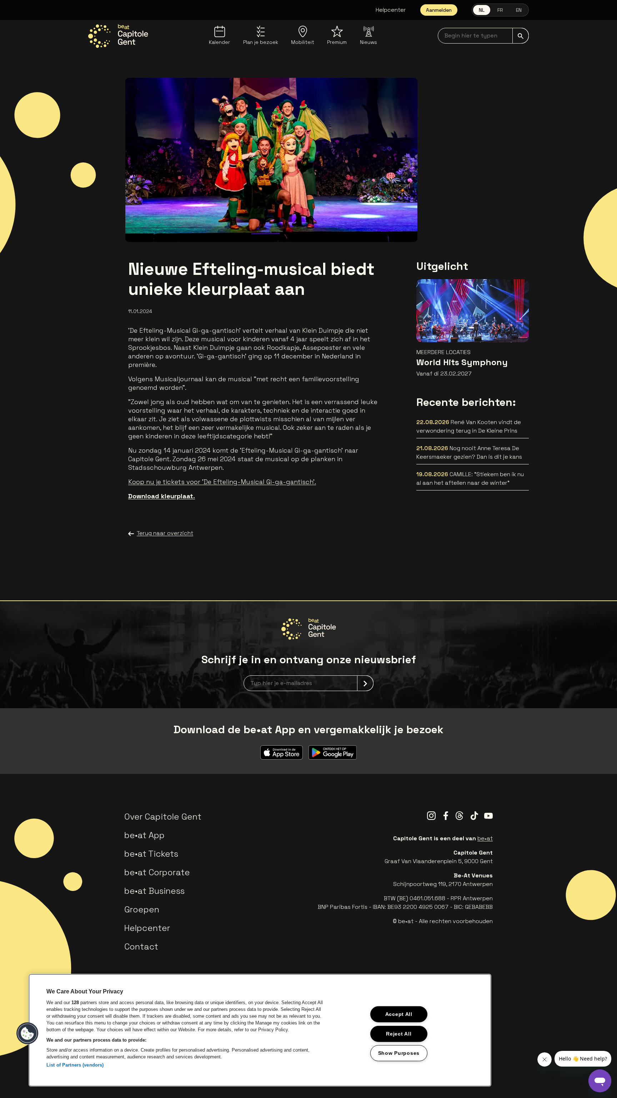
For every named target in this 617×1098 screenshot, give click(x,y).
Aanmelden (439, 10)
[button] (27, 1033)
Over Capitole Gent (162, 816)
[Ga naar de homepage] (118, 36)
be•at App (144, 835)
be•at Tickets (151, 853)
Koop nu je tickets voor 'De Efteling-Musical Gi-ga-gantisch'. (222, 482)
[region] (260, 1030)
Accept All (398, 1014)
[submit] (520, 36)
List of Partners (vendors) (75, 1065)
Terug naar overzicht (165, 533)
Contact (141, 946)
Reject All (398, 1033)
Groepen (141, 909)
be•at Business (154, 890)
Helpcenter (391, 10)
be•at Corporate (157, 872)
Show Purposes (399, 1053)
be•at (485, 838)
